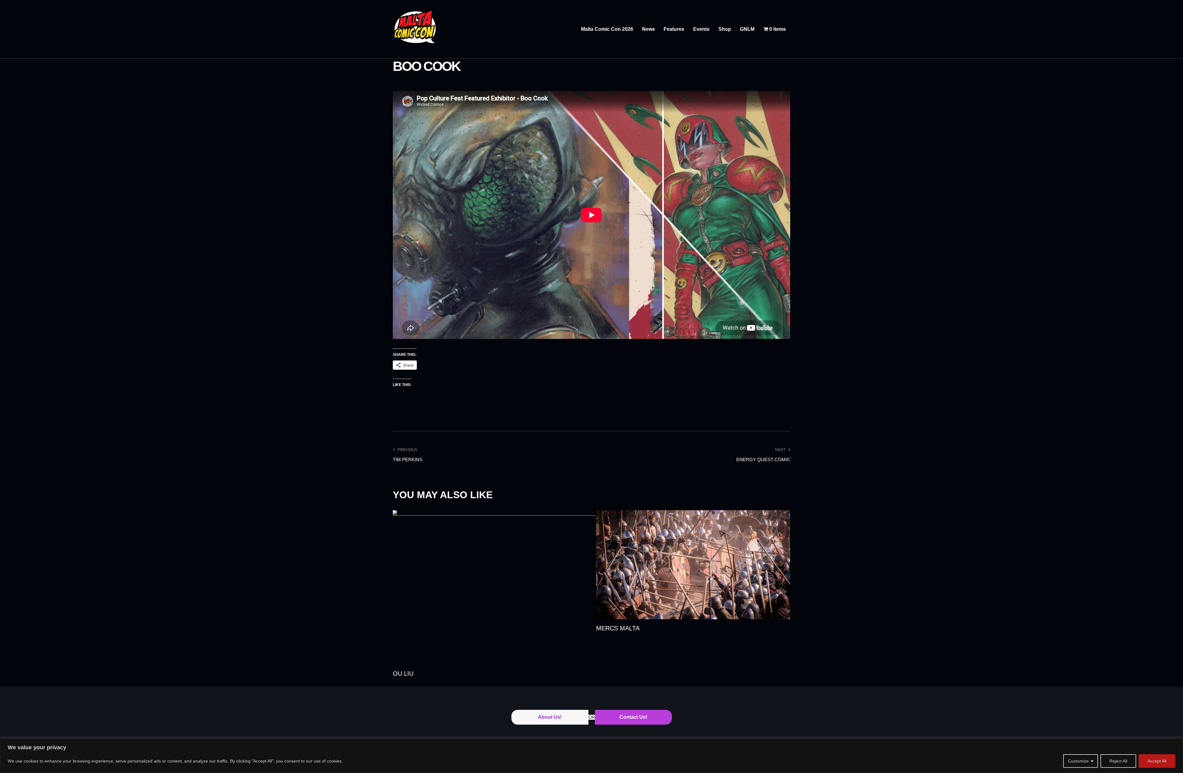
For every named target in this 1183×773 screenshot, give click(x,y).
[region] (591, 755)
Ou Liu (403, 673)
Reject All (1118, 761)
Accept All (1157, 761)
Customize (1078, 761)
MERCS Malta (618, 628)
